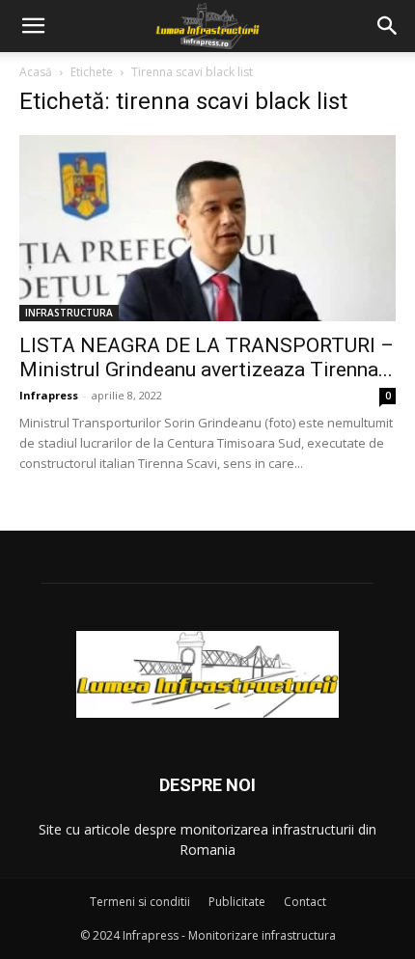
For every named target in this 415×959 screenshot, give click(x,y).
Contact (305, 901)
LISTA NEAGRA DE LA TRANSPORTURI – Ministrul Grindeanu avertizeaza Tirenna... (206, 357)
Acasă (35, 72)
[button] (33, 26)
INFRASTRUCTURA (69, 312)
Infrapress (48, 395)
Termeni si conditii (140, 901)
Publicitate (236, 901)
